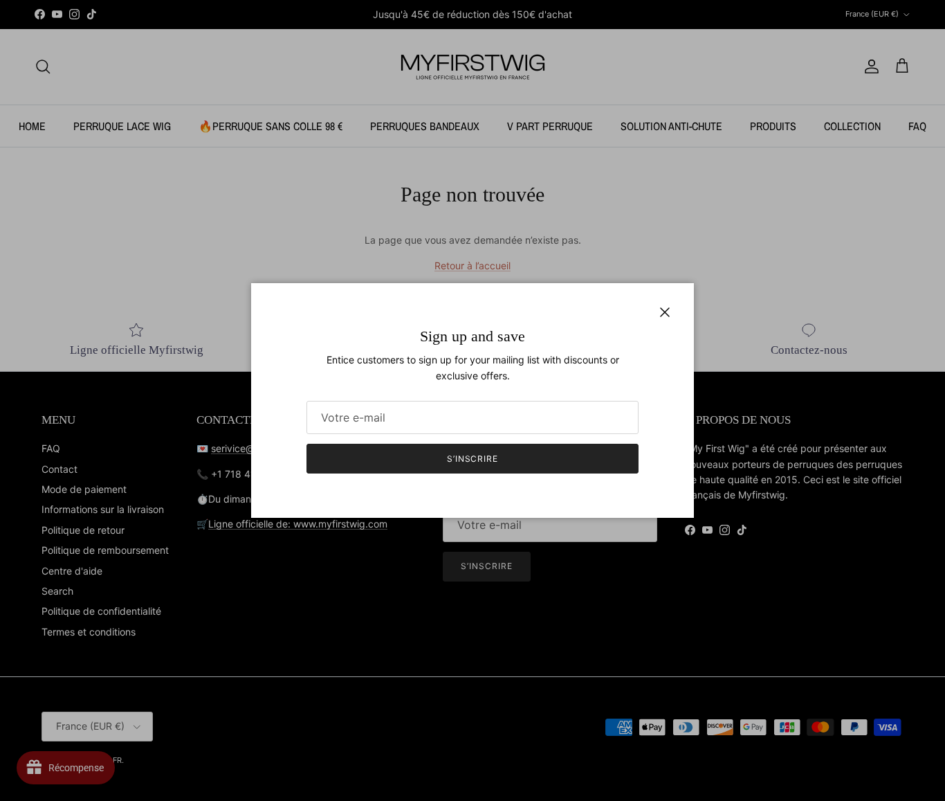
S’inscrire (473, 458)
